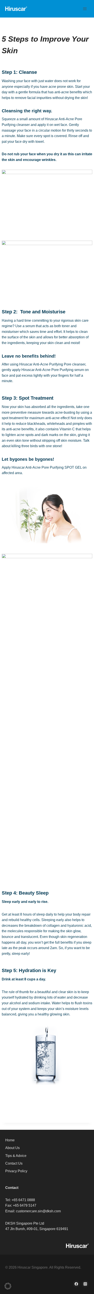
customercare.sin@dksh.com (38, 1211)
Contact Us (14, 1163)
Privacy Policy (16, 1171)
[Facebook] (76, 1283)
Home (10, 1140)
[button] (8, 1286)
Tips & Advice (15, 1156)
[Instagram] (85, 1283)
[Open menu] (85, 8)
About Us (12, 1148)
